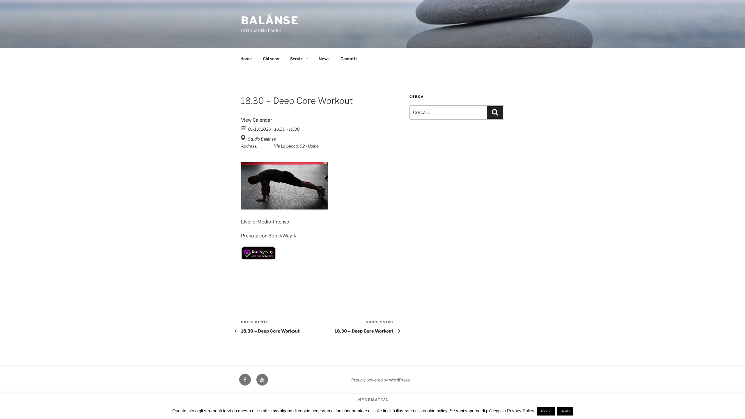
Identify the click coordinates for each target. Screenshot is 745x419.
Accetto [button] (545, 411)
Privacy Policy (520, 410)
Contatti (348, 58)
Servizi (297, 58)
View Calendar (256, 120)
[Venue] (244, 138)
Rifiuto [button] (565, 411)
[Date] (244, 128)
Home (246, 58)
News (324, 58)
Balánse (270, 20)
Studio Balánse (262, 138)
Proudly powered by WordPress (380, 379)
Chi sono (271, 58)
